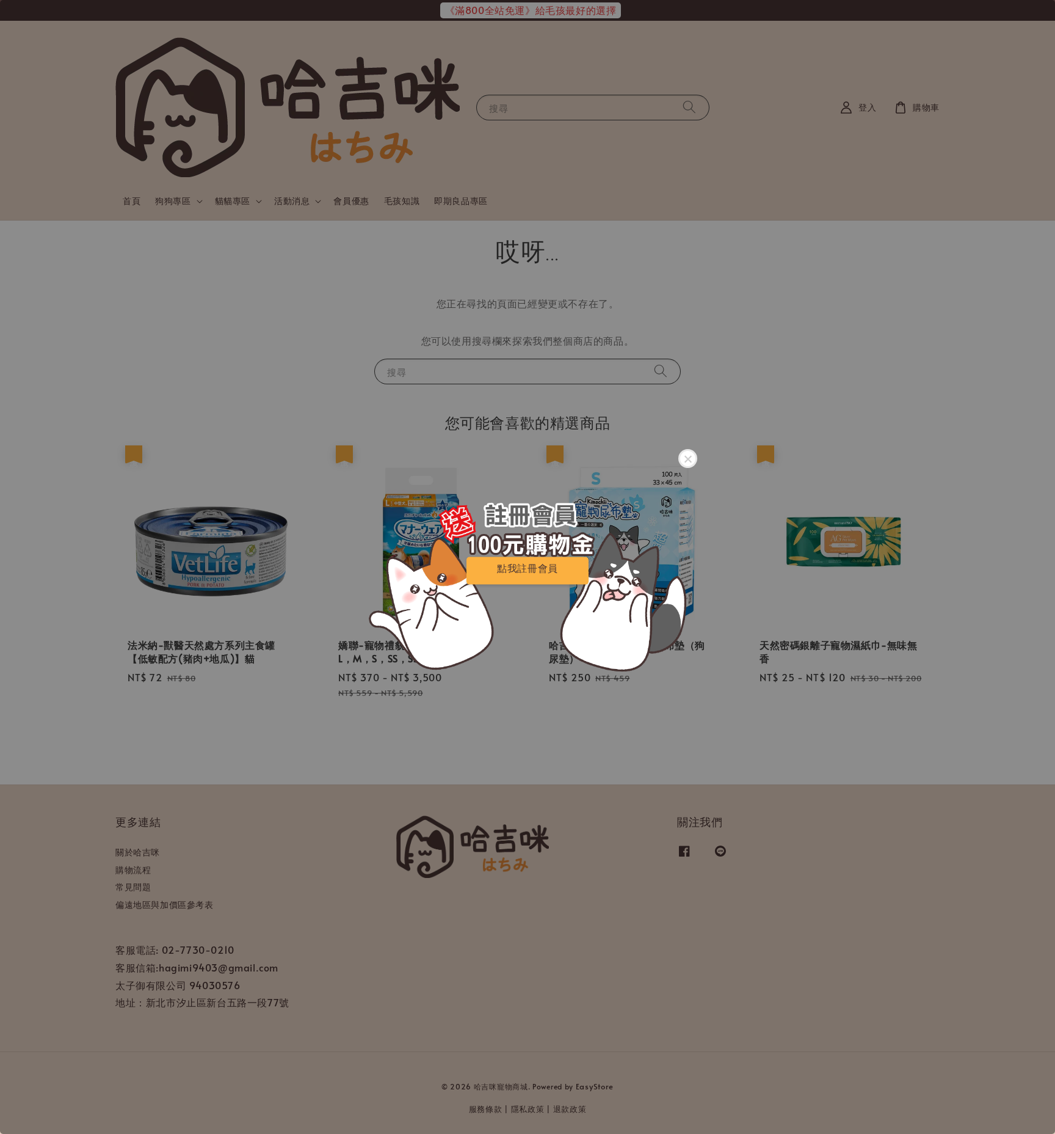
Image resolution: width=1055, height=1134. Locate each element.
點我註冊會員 (527, 568)
